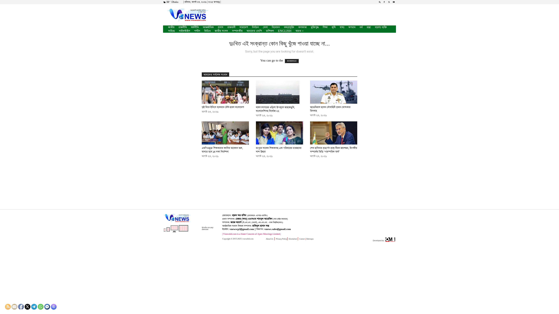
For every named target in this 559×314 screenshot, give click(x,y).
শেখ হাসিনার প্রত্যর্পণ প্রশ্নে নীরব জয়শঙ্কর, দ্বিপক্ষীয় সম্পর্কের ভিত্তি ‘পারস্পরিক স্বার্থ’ (333, 150)
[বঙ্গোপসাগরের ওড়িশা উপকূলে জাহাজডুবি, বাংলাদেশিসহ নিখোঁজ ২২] (279, 92)
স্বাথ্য (342, 27)
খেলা (265, 27)
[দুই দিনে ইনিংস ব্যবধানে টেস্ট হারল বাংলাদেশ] (225, 92)
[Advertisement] (279, 188)
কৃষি (334, 27)
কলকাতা (302, 27)
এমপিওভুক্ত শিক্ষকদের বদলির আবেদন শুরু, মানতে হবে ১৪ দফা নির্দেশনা (222, 150)
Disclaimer (293, 239)
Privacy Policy (281, 239)
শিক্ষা (325, 27)
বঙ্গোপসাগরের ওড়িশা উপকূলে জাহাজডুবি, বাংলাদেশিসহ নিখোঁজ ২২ (275, 109)
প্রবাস (220, 27)
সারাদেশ (243, 27)
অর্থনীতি (195, 27)
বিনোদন (276, 27)
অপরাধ (351, 27)
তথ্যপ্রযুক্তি (289, 27)
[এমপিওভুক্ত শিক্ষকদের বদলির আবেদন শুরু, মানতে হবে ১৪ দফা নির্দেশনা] (225, 132)
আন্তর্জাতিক (208, 27)
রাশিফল (270, 31)
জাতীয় (171, 27)
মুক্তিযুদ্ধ (315, 27)
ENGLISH (284, 31)
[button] (380, 2)
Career (302, 239)
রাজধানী (231, 27)
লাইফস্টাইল (184, 31)
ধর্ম (361, 27)
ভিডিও (207, 31)
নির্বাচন (255, 27)
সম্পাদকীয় (237, 31)
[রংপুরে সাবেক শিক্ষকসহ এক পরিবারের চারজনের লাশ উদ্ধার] (279, 132)
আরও (298, 31)
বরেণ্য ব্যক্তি (381, 27)
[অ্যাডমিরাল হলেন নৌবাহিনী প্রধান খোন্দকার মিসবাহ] (333, 92)
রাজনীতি (182, 27)
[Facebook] (384, 2)
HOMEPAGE (292, 61)
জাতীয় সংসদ (221, 31)
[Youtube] (394, 2)
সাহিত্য (171, 31)
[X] (389, 2)
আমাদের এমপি (254, 31)
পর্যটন (197, 31)
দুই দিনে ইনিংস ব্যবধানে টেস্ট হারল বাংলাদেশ (223, 107)
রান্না (369, 27)
